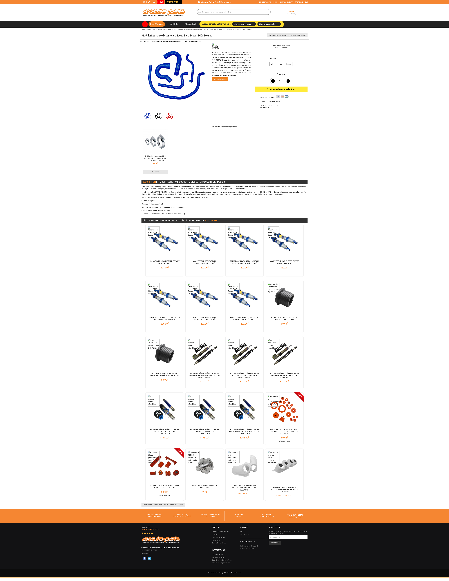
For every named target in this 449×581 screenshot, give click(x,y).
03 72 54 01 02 (149, 2)
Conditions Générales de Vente (222, 560)
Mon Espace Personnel (268, 2)
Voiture (174, 24)
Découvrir (155, 172)
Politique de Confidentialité (249, 546)
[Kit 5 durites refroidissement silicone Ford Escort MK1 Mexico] (148, 116)
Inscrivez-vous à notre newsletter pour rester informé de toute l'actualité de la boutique (288, 532)
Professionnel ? (301, 2)
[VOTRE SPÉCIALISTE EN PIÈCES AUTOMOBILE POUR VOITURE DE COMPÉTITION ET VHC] (160, 540)
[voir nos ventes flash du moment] (145, 24)
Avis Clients (216, 540)
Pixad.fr (238, 573)
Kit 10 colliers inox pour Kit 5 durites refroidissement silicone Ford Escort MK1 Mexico (155, 158)
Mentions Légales (218, 557)
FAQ (241, 532)
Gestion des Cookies (247, 549)
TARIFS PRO (295, 516)
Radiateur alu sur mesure (220, 532)
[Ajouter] (288, 81)
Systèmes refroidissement (162, 29)
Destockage (156, 24)
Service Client (244, 535)
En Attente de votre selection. (281, 89)
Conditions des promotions (221, 563)
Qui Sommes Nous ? (218, 554)
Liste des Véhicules (218, 537)
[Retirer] (273, 81)
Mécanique (191, 24)
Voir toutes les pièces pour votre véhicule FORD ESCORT (287, 35)
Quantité (281, 74)
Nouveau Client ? (286, 2)
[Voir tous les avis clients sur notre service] (179, 2)
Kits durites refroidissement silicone (188, 29)
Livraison (215, 535)
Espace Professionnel (219, 543)
